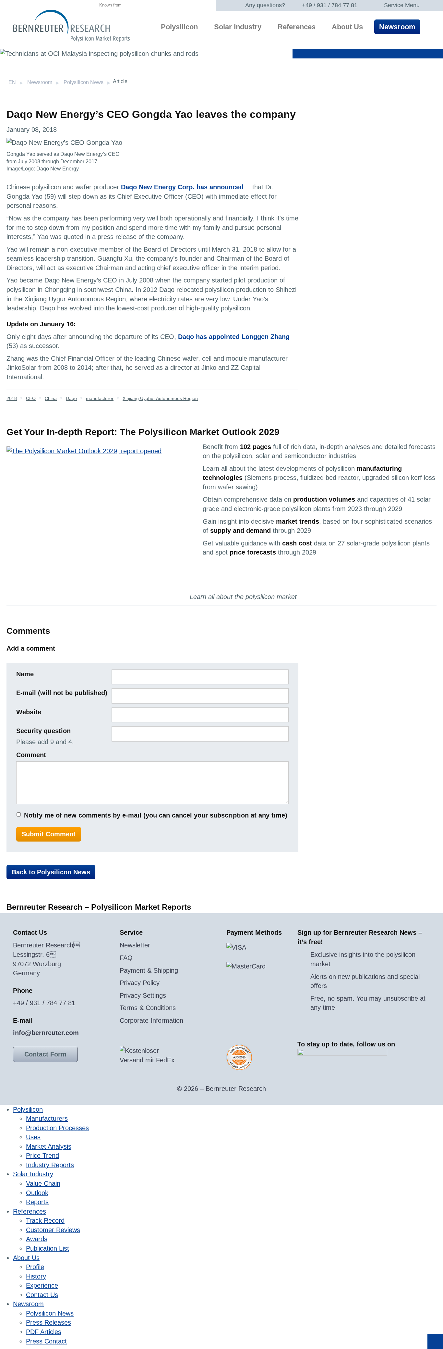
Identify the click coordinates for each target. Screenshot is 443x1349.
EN (12, 82)
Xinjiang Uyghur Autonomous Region (160, 398)
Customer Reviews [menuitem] (53, 1229)
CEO (31, 398)
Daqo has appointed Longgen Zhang (234, 336)
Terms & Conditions (148, 1007)
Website (28, 712)
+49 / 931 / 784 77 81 (329, 5)
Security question (43, 730)
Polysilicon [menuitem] (179, 27)
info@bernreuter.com (46, 1032)
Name (25, 674)
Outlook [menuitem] (37, 1192)
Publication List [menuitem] (47, 1248)
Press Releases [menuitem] (48, 1322)
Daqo (71, 398)
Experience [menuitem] (42, 1285)
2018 (11, 398)
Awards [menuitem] (36, 1239)
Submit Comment (49, 834)
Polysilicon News (83, 82)
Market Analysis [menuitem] (48, 1146)
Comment (31, 754)
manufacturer (100, 398)
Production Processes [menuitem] (57, 1127)
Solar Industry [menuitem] (237, 27)
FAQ (126, 957)
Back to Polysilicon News (51, 872)
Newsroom (39, 82)
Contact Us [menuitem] (42, 1294)
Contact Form (45, 1054)
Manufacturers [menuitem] (47, 1118)
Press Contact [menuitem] (46, 1341)
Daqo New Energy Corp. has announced (182, 187)
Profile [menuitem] (35, 1266)
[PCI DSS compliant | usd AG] (239, 1057)
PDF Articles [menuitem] (43, 1331)
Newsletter (135, 945)
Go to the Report (230, 581)
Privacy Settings (143, 995)
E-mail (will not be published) (61, 692)
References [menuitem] (297, 27)
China (51, 398)
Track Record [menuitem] (45, 1220)
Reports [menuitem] (37, 1201)
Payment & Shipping (149, 970)
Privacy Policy (140, 982)
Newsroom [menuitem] (397, 27)
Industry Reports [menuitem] (50, 1164)
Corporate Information (151, 1020)
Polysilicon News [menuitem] (50, 1313)
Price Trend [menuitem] (42, 1155)
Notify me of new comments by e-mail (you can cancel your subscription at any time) (155, 815)
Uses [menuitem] (33, 1137)
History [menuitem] (36, 1276)
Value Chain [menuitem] (43, 1183)
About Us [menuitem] (347, 27)
